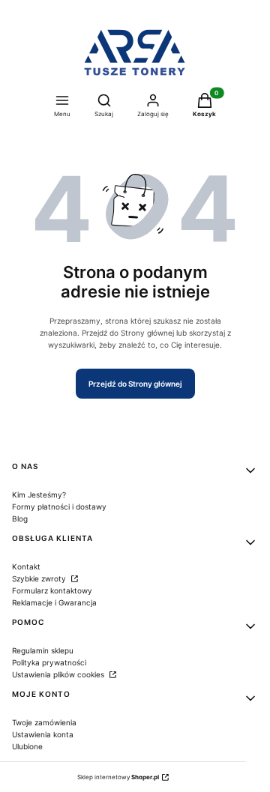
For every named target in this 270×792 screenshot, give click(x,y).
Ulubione (27, 746)
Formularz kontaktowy (52, 590)
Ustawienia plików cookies (59, 674)
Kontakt (26, 566)
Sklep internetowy (118, 777)
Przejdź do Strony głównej (135, 383)
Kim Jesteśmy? (39, 494)
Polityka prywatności (49, 662)
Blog (20, 518)
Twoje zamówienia (44, 722)
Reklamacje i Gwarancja (54, 602)
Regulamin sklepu (43, 650)
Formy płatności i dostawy (59, 506)
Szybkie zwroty (40, 578)
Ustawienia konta (43, 734)
